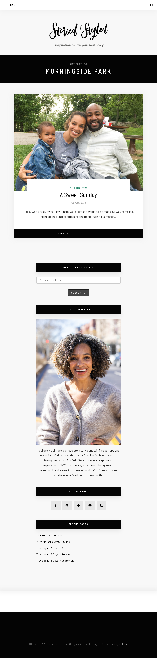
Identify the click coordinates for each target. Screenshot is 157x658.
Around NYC (78, 187)
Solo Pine (124, 644)
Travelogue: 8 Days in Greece (53, 554)
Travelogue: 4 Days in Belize (52, 548)
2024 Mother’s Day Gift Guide (53, 541)
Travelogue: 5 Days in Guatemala (55, 560)
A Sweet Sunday (78, 194)
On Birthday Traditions (49, 535)
